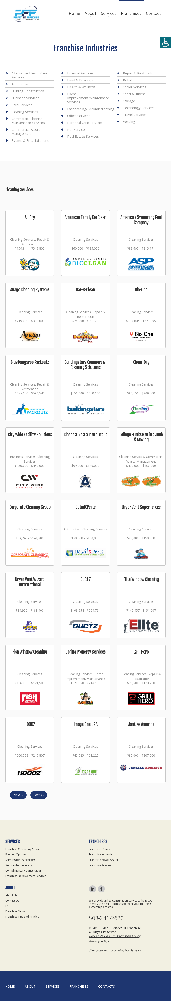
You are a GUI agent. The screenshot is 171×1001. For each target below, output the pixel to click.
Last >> (38, 795)
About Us (11, 895)
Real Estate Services (83, 136)
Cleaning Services (25, 111)
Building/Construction (28, 91)
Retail (127, 80)
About (90, 13)
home (10, 986)
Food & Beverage (80, 80)
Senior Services (134, 87)
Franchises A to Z (99, 849)
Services (108, 13)
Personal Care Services (85, 122)
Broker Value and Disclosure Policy (114, 936)
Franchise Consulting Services (23, 849)
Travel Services (135, 114)
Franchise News (15, 911)
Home (74, 13)
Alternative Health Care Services (29, 75)
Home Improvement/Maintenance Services (88, 98)
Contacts (106, 986)
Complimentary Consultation (23, 870)
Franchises (131, 13)
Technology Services (139, 107)
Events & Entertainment (30, 140)
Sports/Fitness (134, 94)
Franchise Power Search (104, 860)
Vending (129, 121)
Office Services (78, 115)
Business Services (25, 98)
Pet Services (77, 129)
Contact (153, 13)
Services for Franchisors (20, 860)
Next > (18, 795)
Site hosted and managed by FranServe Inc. (115, 950)
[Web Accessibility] (165, 42)
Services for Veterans (18, 865)
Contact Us (12, 901)
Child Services (22, 105)
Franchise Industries (101, 854)
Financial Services (80, 73)
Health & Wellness (81, 87)
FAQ (8, 906)
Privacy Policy (99, 941)
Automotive (20, 84)
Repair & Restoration (139, 73)
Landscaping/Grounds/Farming (90, 109)
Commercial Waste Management (26, 131)
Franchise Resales (100, 865)
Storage (129, 100)
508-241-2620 (106, 918)
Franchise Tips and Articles (22, 917)
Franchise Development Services (25, 876)
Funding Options (15, 854)
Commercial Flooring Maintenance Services (28, 120)
